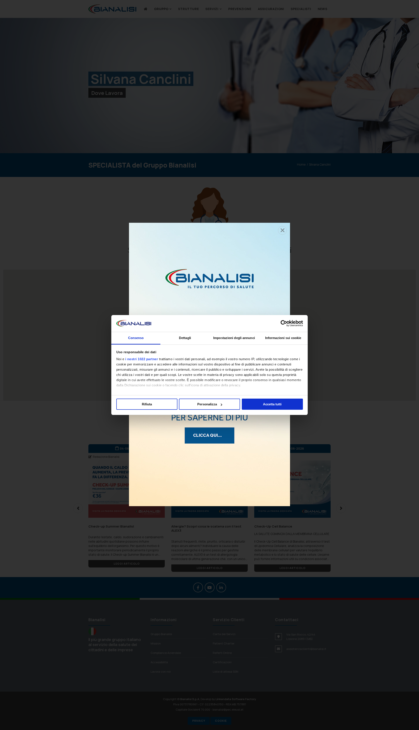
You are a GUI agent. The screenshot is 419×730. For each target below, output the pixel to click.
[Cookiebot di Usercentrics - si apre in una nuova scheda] (284, 323)
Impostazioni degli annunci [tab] (234, 338)
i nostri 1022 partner (141, 359)
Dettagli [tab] (185, 338)
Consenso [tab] (136, 338)
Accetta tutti (272, 404)
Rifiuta (147, 404)
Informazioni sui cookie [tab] (283, 338)
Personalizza (207, 404)
